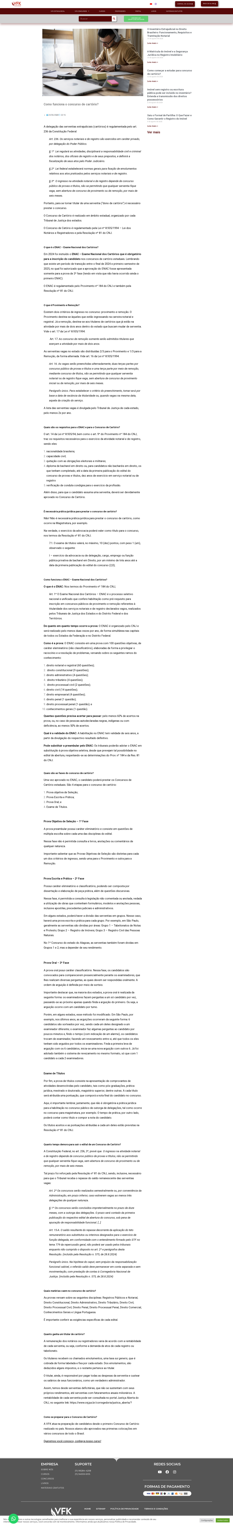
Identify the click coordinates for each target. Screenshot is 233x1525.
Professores (120, 11)
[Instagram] (156, 4)
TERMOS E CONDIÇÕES (156, 1508)
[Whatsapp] (13, 1519)
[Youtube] (151, 4)
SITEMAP (100, 1508)
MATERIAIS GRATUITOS (52, 1488)
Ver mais (153, 132)
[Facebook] (167, 1472)
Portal (138, 11)
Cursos (102, 11)
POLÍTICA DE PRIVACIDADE (124, 1508)
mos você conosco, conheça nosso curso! (76, 1441)
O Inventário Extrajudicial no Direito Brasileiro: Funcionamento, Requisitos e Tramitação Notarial (169, 32)
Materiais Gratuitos (174, 11)
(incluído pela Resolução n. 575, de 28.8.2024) (90, 1254)
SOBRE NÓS (47, 1469)
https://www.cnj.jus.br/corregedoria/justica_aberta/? (101, 1402)
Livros (153, 11)
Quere (47, 1441)
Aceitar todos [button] (222, 1520)
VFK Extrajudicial (58, 11)
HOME (87, 1508)
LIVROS (45, 1483)
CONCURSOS (47, 1479)
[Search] (114, 18)
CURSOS (45, 1474)
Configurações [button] (207, 1520)
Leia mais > (152, 43)
